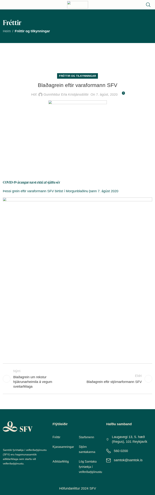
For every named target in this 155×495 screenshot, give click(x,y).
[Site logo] (77, 4)
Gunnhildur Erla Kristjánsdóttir (66, 94)
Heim (7, 31)
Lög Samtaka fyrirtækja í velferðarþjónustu (90, 466)
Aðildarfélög (61, 461)
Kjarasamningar (63, 446)
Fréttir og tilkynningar (32, 31)
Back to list (77, 379)
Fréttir (56, 437)
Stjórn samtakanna (87, 449)
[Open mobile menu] (6, 4)
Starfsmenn (86, 437)
